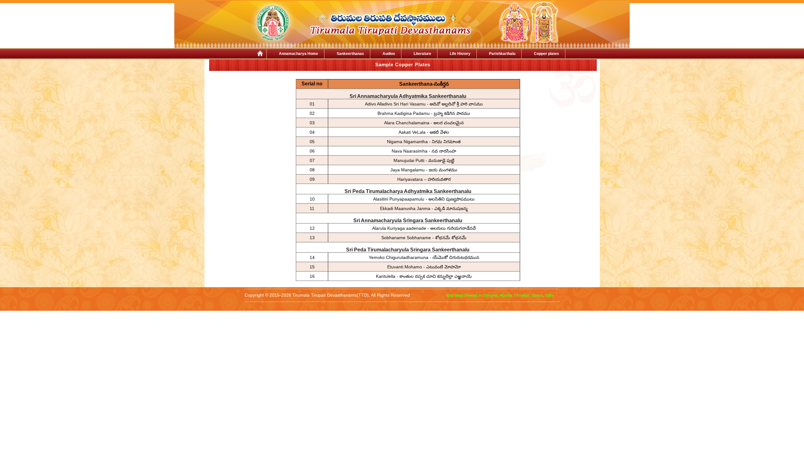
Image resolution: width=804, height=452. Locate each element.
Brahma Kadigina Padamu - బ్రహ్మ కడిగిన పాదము (424, 113)
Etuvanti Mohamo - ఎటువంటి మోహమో (424, 266)
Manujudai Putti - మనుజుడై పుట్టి (424, 160)
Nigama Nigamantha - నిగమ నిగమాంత (424, 141)
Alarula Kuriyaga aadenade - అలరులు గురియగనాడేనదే (424, 228)
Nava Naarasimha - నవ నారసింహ (424, 150)
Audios (389, 53)
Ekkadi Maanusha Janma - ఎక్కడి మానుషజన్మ (424, 208)
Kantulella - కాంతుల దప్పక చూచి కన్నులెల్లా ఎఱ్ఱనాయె (424, 276)
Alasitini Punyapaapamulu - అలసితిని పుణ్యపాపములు (424, 199)
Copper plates (546, 53)
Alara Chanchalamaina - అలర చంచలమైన (424, 122)
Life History (460, 53)
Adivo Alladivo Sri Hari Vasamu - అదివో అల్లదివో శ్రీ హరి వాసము (424, 103)
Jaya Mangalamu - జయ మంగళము (423, 169)
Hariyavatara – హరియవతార (424, 179)
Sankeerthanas (350, 53)
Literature (422, 53)
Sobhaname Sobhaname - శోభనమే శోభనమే (423, 237)
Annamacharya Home (298, 53)
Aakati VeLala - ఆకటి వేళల (424, 132)
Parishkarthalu (502, 53)
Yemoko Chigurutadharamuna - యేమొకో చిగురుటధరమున (424, 257)
